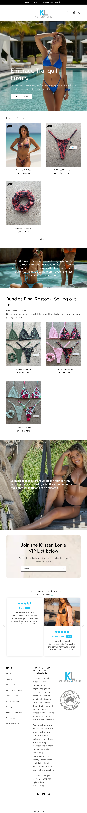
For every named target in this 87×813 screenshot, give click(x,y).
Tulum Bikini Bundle (24, 427)
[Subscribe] (63, 569)
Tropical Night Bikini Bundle (63, 369)
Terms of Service (13, 696)
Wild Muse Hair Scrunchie (24, 228)
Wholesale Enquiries (14, 690)
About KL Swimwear (14, 712)
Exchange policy (12, 701)
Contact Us (10, 718)
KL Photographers (13, 723)
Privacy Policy (11, 707)
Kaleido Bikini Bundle (23, 369)
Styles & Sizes (11, 685)
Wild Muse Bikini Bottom (63, 170)
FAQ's (8, 674)
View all (43, 239)
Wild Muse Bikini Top (23, 170)
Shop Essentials (21, 96)
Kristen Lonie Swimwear (46, 812)
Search (9, 679)
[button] (7, 12)
